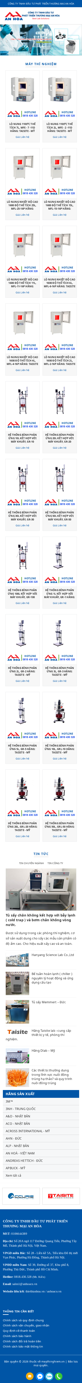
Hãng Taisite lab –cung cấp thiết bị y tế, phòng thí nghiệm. (38, 1035)
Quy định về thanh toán (19, 1330)
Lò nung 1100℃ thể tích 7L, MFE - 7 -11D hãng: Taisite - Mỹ (22, 127)
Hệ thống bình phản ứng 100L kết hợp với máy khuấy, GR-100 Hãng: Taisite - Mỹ (22, 595)
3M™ (9, 1101)
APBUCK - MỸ (15, 1168)
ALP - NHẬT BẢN (17, 1146)
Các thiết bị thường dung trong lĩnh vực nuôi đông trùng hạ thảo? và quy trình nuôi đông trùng (52, 1076)
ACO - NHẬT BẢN (18, 1124)
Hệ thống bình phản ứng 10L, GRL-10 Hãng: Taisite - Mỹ (60, 749)
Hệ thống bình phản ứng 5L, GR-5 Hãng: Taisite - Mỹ (22, 749)
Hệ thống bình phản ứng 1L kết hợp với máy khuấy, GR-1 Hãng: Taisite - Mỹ (59, 595)
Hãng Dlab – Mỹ (43, 1050)
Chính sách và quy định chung (23, 1320)
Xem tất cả (13, 1175)
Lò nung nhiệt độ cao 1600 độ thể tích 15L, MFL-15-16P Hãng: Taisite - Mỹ (59, 207)
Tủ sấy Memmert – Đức (49, 1002)
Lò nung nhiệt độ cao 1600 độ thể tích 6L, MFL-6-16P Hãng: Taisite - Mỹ (60, 285)
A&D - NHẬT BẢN (18, 1116)
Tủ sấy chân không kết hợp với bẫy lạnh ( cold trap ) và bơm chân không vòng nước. (41, 920)
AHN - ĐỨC (14, 1138)
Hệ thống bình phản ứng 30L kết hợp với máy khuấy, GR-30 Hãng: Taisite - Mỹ (22, 518)
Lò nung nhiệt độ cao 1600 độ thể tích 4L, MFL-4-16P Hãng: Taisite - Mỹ (22, 362)
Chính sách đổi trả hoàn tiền (22, 1341)
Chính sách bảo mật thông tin (23, 1346)
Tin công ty (55, 863)
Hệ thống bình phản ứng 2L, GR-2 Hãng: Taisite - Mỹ (22, 671)
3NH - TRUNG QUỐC (21, 1109)
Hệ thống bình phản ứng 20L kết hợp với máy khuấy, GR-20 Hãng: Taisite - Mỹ (59, 440)
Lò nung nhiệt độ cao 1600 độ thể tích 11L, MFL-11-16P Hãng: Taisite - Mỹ (22, 285)
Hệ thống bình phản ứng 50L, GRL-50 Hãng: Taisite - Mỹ (60, 827)
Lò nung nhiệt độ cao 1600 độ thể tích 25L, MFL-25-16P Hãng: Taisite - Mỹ (22, 207)
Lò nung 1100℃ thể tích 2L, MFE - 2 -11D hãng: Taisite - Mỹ (60, 127)
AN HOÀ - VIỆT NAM (20, 1153)
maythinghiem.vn (53, 1361)
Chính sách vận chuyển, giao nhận (26, 1325)
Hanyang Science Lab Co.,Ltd (53, 955)
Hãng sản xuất (20, 1094)
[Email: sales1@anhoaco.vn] (30, 1376)
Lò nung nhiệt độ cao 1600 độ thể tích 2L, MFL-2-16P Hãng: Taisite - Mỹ (60, 362)
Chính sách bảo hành (17, 1336)
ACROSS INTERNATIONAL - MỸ (28, 1131)
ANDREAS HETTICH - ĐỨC (24, 1161)
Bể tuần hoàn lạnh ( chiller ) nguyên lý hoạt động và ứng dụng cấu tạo (52, 978)
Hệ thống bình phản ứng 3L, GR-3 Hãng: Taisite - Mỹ (59, 671)
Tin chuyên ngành (31, 863)
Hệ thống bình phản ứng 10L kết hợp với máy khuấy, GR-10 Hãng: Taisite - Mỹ (22, 440)
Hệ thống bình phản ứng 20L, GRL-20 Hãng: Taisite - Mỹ (22, 827)
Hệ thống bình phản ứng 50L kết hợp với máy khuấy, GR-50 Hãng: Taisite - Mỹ (59, 518)
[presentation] (6, 40)
